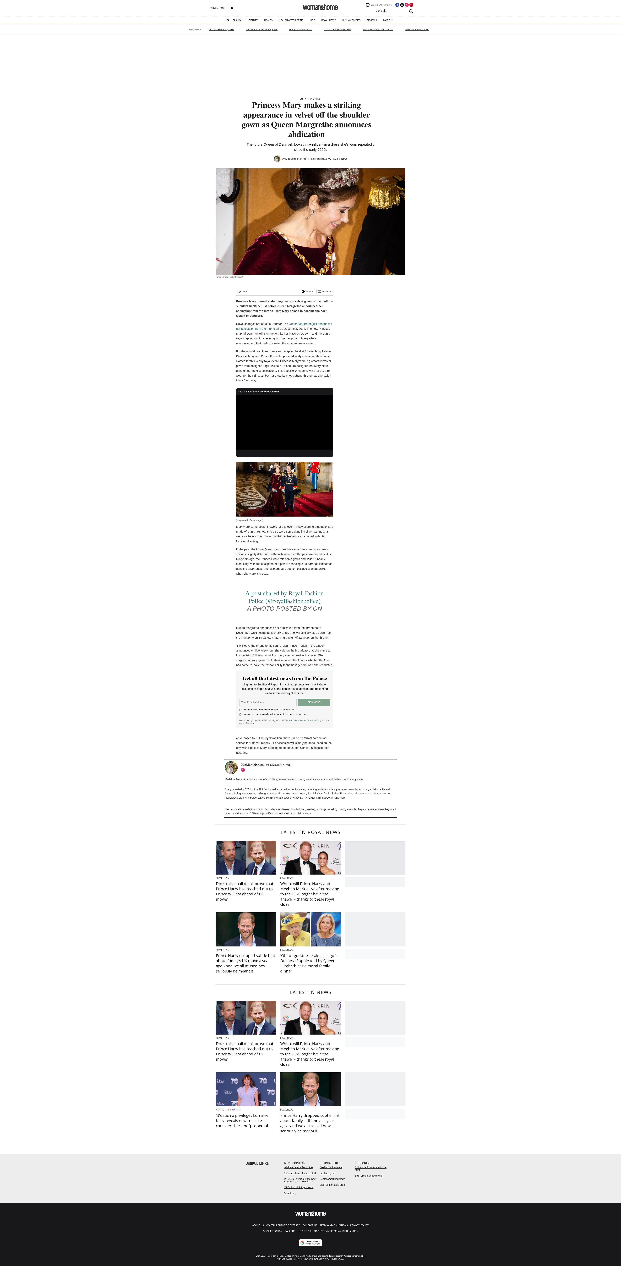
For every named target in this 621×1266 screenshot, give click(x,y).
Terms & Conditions (293, 720)
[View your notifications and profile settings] (232, 8)
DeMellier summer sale (417, 29)
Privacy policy (359, 1225)
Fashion (237, 20)
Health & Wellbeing (291, 20)
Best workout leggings (332, 1179)
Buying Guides (351, 20)
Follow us (309, 291)
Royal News (328, 20)
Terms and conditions (334, 1225)
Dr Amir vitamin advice (300, 29)
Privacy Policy (314, 720)
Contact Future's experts (283, 1225)
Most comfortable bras (332, 1184)
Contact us (310, 1225)
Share (244, 291)
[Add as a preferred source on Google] (310, 1242)
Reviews (372, 20)
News (344, 158)
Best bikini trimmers (331, 1167)
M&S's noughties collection (337, 29)
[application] (284, 422)
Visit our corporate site (354, 1256)
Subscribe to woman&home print (371, 1168)
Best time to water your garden (262, 29)
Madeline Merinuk (296, 158)
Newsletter (327, 291)
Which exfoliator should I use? (378, 29)
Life (312, 20)
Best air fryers (327, 1173)
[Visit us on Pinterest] (411, 5)
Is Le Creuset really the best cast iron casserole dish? (300, 1180)
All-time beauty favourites (298, 1167)
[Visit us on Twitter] (402, 5)
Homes (268, 20)
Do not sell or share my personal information (328, 1231)
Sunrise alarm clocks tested (300, 1173)
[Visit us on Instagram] (407, 5)
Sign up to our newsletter (369, 1175)
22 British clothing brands (298, 1187)
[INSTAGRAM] (243, 770)
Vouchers (289, 1193)
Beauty (253, 20)
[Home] (227, 20)
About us (258, 1225)
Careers (290, 1231)
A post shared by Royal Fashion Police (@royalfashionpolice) (284, 597)
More (387, 20)
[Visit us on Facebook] (397, 5)
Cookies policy (272, 1231)
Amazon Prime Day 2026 (221, 29)
